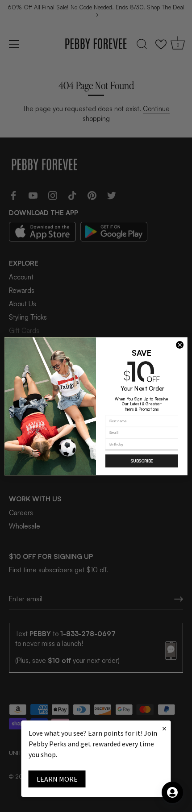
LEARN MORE (57, 779)
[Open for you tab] (172, 792)
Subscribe (141, 460)
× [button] (164, 728)
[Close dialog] (180, 345)
